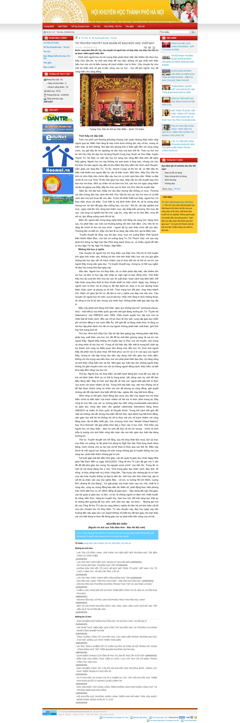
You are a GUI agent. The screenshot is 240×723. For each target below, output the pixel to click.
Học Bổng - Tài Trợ (113, 26)
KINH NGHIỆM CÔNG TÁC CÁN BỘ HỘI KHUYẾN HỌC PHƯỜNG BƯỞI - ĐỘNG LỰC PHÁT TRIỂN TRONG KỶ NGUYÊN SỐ (117, 670)
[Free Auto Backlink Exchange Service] (163, 720)
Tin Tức (96, 26)
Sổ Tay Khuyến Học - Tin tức (56, 47)
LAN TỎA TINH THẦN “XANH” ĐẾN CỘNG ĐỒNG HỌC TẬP (103, 578)
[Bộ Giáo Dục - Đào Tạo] (57, 131)
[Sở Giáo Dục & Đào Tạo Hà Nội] (57, 203)
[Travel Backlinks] (189, 720)
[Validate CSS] (196, 717)
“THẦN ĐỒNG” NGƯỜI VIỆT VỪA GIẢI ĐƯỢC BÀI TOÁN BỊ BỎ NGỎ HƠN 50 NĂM (178, 89)
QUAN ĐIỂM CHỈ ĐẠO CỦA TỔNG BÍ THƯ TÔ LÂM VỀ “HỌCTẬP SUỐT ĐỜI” (111, 656)
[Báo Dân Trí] (57, 122)
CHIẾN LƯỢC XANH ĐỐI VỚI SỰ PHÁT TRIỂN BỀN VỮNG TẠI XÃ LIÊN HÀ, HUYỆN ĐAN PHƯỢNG (117, 592)
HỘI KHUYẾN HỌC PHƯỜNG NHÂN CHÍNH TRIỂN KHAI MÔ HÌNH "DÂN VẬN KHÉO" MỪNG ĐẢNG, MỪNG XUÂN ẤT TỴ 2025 (117, 698)
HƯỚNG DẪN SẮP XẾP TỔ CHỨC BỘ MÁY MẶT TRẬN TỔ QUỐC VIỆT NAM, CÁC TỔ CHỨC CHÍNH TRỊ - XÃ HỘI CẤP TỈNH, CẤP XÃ (117, 570)
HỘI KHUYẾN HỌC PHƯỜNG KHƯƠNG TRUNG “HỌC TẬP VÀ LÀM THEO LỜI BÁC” (115, 584)
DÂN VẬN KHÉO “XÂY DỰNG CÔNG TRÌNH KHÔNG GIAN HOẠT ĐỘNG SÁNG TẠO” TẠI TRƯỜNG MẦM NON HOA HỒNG (117, 688)
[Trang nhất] (76, 38)
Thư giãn (130, 26)
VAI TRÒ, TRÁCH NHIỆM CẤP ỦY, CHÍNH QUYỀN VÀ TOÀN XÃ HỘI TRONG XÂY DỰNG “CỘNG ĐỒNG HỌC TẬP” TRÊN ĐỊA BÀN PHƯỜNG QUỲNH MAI (117, 648)
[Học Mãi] (57, 172)
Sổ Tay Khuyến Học (80, 26)
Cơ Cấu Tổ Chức (51, 43)
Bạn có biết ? (49, 67)
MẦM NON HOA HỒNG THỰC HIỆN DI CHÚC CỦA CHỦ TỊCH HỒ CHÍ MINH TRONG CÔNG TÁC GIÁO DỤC (117, 660)
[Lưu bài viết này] (153, 47)
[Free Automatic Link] (158, 717)
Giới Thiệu (62, 26)
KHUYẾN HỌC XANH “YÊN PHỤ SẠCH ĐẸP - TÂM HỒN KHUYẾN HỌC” (109, 581)
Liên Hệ (141, 26)
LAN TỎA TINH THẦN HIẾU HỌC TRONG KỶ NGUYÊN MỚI (103, 562)
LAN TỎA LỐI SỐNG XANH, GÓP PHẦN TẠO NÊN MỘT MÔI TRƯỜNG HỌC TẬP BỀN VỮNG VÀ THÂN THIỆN (117, 554)
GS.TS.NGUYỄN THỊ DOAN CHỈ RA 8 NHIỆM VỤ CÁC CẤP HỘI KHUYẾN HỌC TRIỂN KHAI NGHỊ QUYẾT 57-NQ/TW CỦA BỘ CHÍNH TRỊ (117, 679)
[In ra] (149, 47)
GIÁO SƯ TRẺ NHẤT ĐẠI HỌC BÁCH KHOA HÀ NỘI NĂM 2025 (178, 101)
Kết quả (177, 189)
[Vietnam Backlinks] (139, 717)
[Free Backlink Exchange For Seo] (114, 717)
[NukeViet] (182, 717)
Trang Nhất (49, 26)
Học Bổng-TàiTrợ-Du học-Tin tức (56, 57)
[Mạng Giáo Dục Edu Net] (57, 143)
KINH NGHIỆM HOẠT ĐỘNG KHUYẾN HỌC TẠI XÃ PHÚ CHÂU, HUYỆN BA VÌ (111, 621)
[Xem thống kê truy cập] (49, 715)
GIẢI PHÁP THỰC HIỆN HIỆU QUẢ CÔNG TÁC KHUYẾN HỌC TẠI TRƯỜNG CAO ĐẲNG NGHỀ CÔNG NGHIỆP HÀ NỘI (117, 629)
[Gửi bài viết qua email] (145, 47)
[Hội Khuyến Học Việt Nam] (57, 194)
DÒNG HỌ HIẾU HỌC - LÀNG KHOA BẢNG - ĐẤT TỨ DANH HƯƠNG (178, 46)
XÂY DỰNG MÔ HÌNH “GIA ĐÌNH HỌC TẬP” (96, 565)
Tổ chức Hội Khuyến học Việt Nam (177, 202)
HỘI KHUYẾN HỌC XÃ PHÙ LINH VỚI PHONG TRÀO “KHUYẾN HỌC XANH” (111, 600)
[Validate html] (192, 717)
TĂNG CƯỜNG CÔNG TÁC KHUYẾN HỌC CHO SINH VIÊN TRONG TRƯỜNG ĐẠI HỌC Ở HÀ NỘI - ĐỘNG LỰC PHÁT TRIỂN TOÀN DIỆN (117, 638)
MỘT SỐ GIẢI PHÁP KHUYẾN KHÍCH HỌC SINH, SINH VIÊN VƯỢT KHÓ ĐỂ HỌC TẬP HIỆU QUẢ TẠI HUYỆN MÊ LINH (117, 607)
